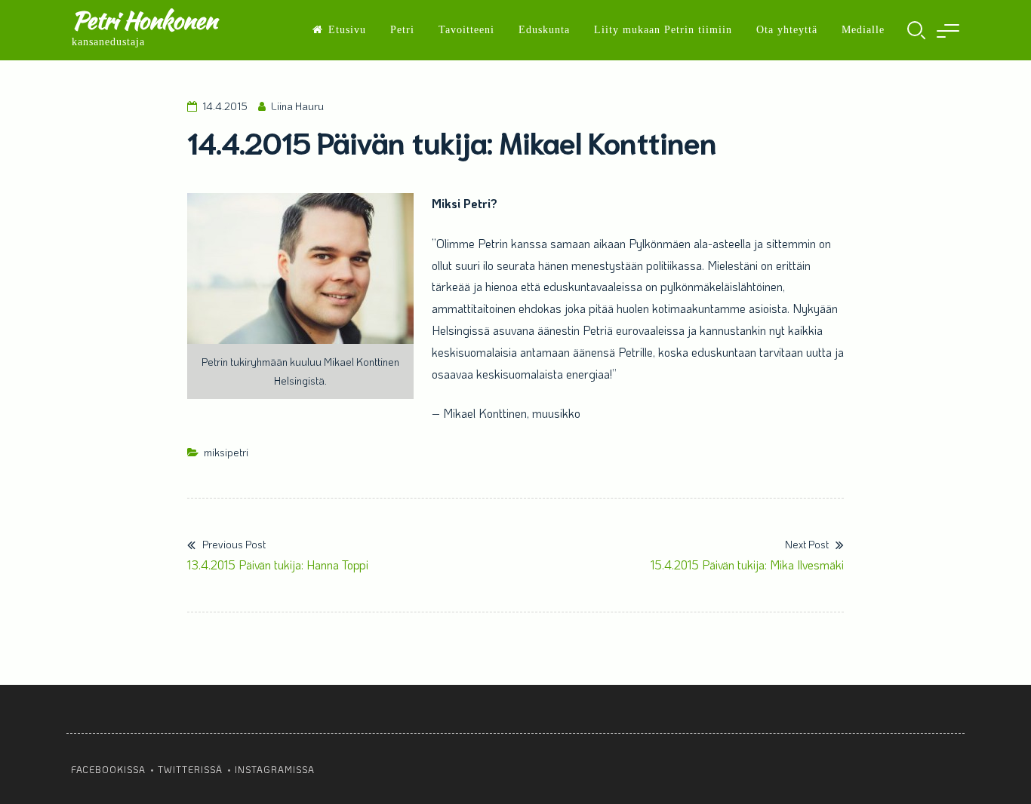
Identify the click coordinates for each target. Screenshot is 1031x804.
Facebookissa (108, 769)
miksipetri (226, 452)
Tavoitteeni (466, 29)
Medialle (863, 29)
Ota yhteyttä (786, 29)
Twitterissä (190, 769)
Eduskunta (544, 29)
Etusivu (347, 29)
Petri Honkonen (144, 20)
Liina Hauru (297, 106)
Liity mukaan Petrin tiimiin (663, 29)
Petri (402, 29)
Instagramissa (275, 769)
